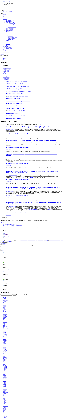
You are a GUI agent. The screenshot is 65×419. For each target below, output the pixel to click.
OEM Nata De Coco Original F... (14, 88)
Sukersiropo (10, 36)
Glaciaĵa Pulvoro (9, 31)
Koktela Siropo (11, 39)
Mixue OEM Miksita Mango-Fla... (14, 98)
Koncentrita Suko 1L (12, 38)
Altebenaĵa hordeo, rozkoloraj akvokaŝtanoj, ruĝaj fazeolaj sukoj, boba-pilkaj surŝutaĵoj (29, 127)
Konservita (8, 44)
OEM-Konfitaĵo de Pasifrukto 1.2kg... (15, 108)
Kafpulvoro (8, 32)
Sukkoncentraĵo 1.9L (12, 37)
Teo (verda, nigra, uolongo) (11, 33)
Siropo (7, 35)
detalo (9, 135)
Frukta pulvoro (6, 79)
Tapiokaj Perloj (9, 21)
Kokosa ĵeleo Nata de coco (6, 241)
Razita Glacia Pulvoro (10, 28)
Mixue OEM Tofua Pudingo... (13, 118)
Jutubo (4, 14)
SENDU (2, 222)
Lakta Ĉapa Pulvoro (12, 24)
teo (36, 240)
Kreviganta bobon (9, 129)
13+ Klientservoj (9, 47)
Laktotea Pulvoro (11, 23)
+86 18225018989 (6, 260)
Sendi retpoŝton (4, 243)
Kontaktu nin (5, 49)
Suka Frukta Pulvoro (12, 27)
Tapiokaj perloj (6, 78)
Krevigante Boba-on (10, 20)
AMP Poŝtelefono (31, 240)
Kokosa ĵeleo (8, 42)
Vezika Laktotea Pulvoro (54, 240)
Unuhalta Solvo (9, 48)
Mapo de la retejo (24, 240)
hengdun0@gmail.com (7, 11)
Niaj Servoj (5, 46)
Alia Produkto (8, 45)
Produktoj (5, 19)
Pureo (7, 41)
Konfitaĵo (7, 40)
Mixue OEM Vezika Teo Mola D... (14, 103)
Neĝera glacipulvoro (10, 29)
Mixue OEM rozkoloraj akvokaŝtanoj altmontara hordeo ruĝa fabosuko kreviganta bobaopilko (31, 140)
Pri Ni (4, 17)
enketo (7, 135)
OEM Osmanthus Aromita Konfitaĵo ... (16, 84)
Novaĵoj (4, 50)
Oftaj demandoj (6, 52)
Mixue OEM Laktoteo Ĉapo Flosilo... (15, 93)
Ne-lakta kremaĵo (9, 30)
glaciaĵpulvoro (40, 240)
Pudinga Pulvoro (11, 25)
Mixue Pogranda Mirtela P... (13, 113)
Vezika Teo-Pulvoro (10, 22)
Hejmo (4, 16)
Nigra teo (61, 240)
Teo (4, 72)
